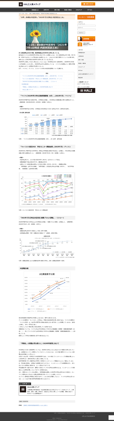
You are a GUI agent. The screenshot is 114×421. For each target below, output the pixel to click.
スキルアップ (81, 67)
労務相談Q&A (81, 52)
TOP (20, 13)
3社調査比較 (25, 84)
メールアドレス (81, 24)
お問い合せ (84, 416)
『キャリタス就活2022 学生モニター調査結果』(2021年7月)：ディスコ (42, 78)
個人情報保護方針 (91, 416)
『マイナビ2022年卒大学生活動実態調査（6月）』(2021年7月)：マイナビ (42, 76)
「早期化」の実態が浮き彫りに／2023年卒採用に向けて (37, 87)
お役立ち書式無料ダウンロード (85, 74)
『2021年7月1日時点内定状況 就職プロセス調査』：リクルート (39, 81)
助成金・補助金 (82, 63)
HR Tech (80, 70)
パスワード (80, 27)
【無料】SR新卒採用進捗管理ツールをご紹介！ (35, 405)
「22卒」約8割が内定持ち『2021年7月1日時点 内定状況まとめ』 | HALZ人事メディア (74, 413)
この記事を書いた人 (25, 383)
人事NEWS (81, 56)
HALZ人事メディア (27, 89)
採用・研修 (81, 59)
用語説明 (80, 77)
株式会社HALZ (58, 418)
